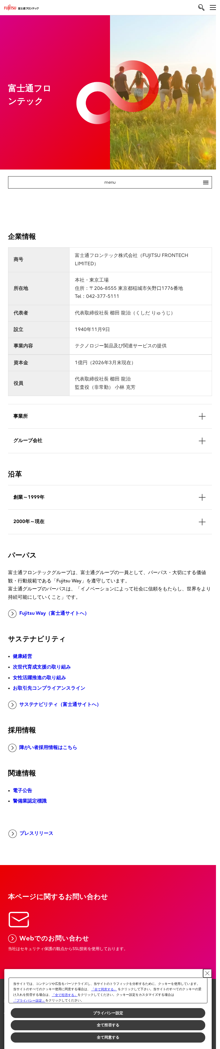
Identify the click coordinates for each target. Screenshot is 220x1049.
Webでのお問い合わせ (54, 938)
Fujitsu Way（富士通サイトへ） (54, 613)
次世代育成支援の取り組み (42, 667)
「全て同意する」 (104, 989)
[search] (201, 7)
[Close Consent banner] (207, 973)
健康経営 (22, 656)
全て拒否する (108, 1025)
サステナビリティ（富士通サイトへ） (60, 704)
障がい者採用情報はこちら (48, 747)
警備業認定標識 (30, 801)
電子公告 (22, 790)
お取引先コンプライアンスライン (49, 688)
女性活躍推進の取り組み (39, 678)
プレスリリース (36, 833)
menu (154, 182)
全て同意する (108, 1037)
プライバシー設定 (108, 1013)
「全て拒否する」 (65, 995)
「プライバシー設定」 (29, 1000)
